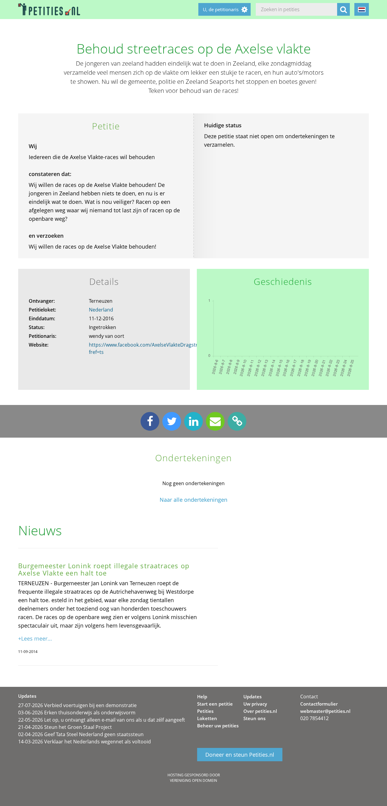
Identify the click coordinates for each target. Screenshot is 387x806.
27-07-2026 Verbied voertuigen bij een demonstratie (77, 705)
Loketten (207, 718)
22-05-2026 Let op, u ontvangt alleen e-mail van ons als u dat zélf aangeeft (101, 719)
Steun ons (254, 718)
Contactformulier (319, 704)
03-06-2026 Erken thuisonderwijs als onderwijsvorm (76, 712)
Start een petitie (215, 704)
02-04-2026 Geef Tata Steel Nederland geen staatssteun (81, 734)
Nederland (101, 309)
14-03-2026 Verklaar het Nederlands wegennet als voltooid (84, 741)
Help (202, 696)
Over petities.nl (260, 711)
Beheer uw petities (218, 726)
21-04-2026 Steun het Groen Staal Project (65, 727)
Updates (252, 696)
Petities (205, 711)
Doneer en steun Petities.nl (239, 754)
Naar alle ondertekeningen (193, 500)
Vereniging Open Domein (193, 780)
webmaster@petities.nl (325, 711)
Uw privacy (255, 704)
